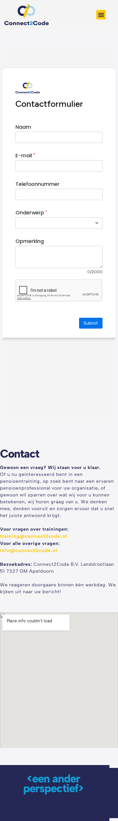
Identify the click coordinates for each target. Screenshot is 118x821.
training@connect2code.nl (33, 536)
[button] (101, 14)
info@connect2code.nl (28, 550)
